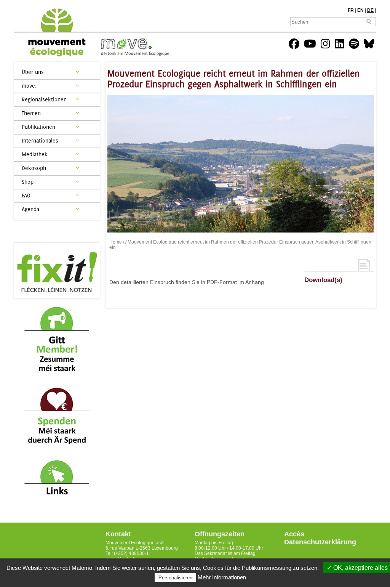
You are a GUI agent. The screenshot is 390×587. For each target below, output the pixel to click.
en (360, 10)
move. (29, 85)
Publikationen (38, 126)
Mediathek (35, 154)
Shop (28, 181)
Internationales (40, 140)
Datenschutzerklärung (320, 542)
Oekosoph (34, 168)
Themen (31, 113)
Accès (294, 534)
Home (115, 242)
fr (351, 10)
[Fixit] (57, 271)
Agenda (30, 209)
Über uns (33, 72)
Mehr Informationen (222, 577)
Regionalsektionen (44, 99)
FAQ (26, 195)
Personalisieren (175, 578)
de (370, 10)
